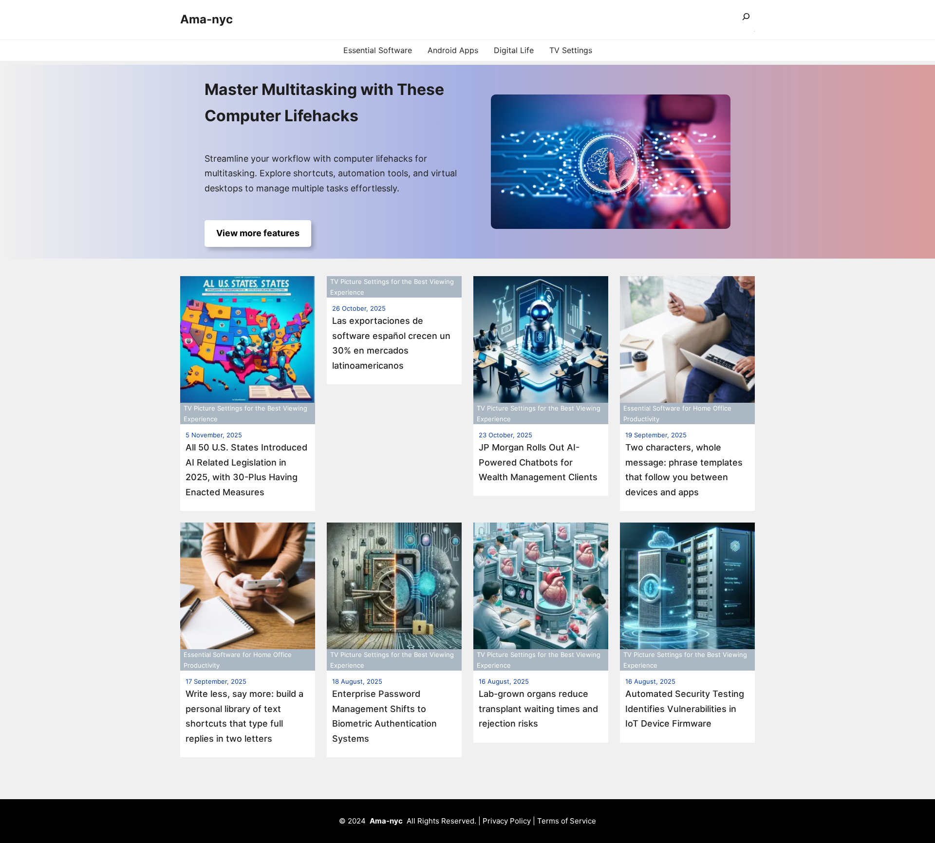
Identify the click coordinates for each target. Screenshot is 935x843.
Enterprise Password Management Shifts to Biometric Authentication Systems (384, 716)
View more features (257, 233)
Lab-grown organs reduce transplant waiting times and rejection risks (538, 709)
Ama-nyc (206, 19)
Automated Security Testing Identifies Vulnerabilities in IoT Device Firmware (684, 709)
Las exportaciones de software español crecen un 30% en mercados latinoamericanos (391, 343)
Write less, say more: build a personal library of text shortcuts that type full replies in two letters (244, 716)
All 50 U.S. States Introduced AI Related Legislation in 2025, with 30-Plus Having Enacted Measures (246, 469)
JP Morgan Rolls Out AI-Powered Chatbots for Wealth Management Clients (538, 462)
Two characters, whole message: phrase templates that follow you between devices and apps (684, 469)
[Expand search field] (746, 20)
